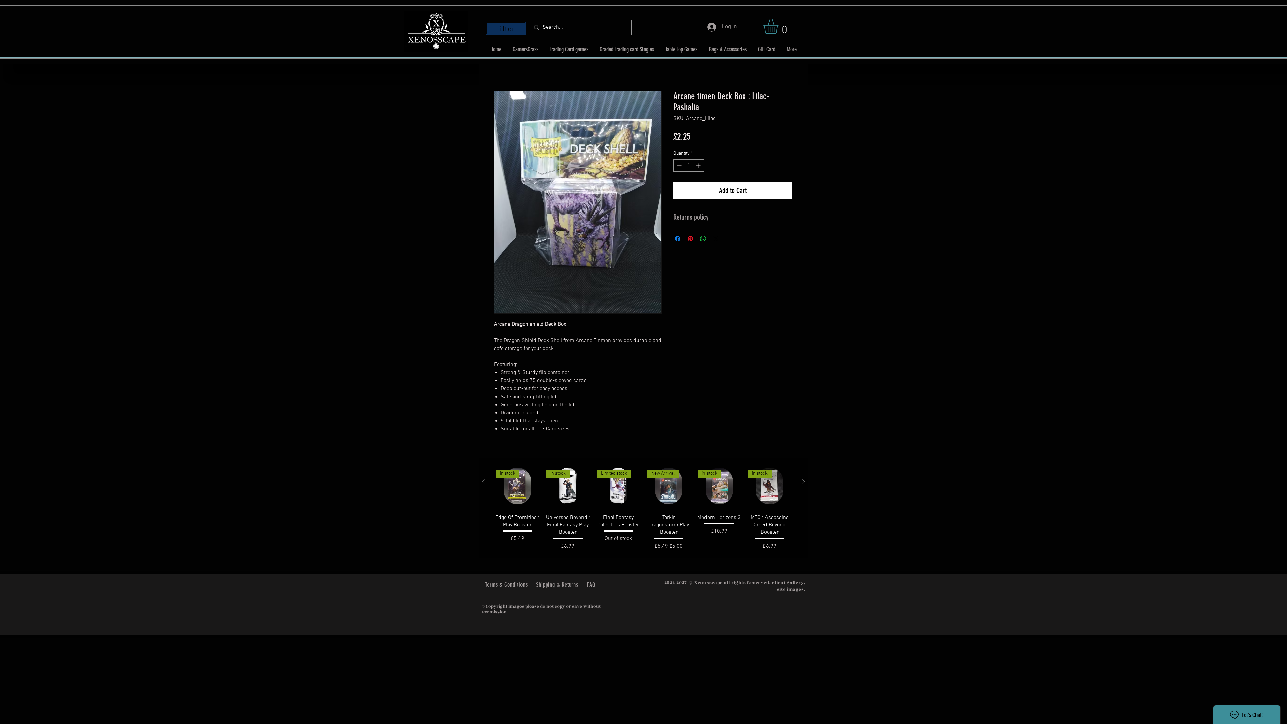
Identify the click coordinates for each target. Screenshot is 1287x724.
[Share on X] (716, 239)
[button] (779, 26)
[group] (643, 508)
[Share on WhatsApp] (703, 239)
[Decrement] (678, 165)
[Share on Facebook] (678, 239)
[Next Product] (804, 482)
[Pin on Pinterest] (690, 239)
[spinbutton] (689, 165)
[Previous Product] (483, 482)
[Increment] (699, 165)
